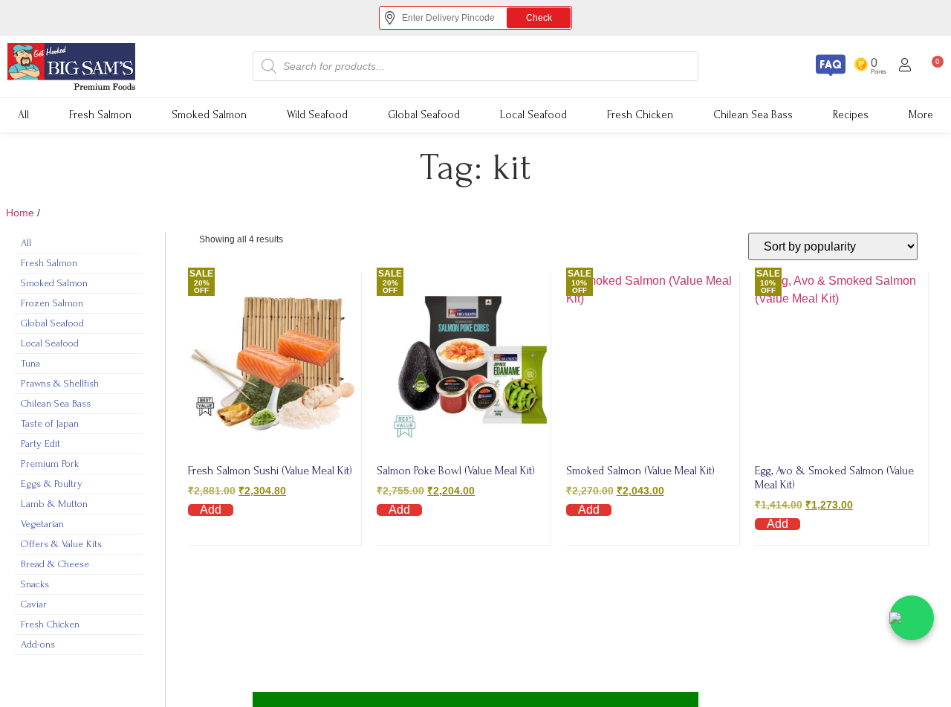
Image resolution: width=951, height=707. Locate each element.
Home (20, 213)
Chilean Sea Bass (753, 115)
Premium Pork (50, 463)
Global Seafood (424, 115)
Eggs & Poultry (51, 483)
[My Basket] (475, 699)
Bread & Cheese (55, 563)
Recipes (851, 115)
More (921, 115)
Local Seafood (533, 115)
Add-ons (38, 644)
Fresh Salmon (100, 115)
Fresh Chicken (640, 115)
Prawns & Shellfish (60, 383)
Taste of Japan (50, 423)
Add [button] (210, 510)
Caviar (34, 604)
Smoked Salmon (209, 115)
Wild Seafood (317, 115)
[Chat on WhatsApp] (911, 617)
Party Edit (40, 443)
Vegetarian (42, 523)
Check (527, 17)
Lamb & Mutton (54, 503)
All (23, 115)
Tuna (30, 363)
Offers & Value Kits (61, 543)
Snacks (35, 584)
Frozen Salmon (52, 303)
